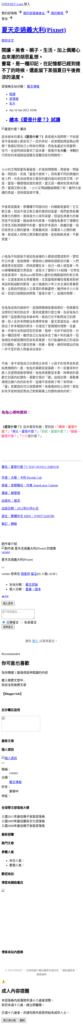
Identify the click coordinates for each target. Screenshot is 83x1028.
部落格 (14, 98)
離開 (22, 1020)
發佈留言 (8, 627)
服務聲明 (41, 974)
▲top (5, 596)
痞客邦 (25, 573)
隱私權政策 (68, 970)
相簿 (12, 94)
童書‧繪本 (33, 589)
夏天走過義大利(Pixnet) (34, 29)
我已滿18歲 (9, 1020)
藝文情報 (33, 86)
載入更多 (8, 603)
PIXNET (18, 970)
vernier (6, 552)
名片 (12, 103)
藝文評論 (31, 584)
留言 (34, 573)
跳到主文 (8, 40)
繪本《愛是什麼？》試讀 (34, 119)
